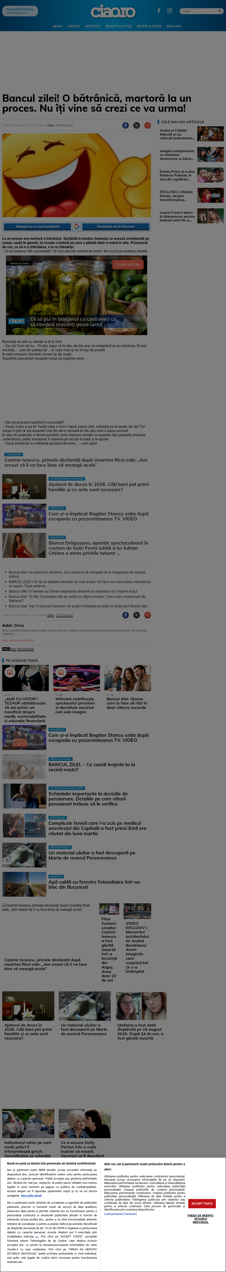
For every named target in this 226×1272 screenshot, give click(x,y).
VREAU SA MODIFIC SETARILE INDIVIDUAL (200, 1219)
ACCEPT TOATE (202, 1203)
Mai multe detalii (31, 1195)
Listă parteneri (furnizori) (120, 1214)
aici (36, 1236)
